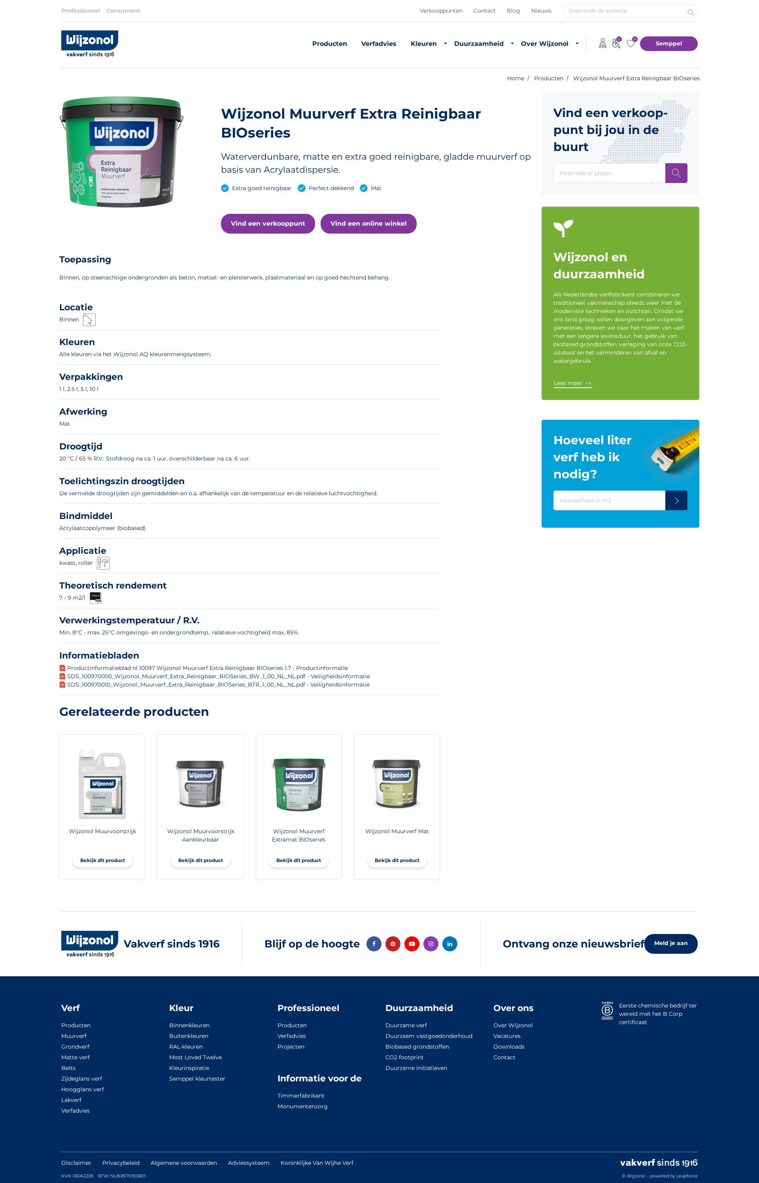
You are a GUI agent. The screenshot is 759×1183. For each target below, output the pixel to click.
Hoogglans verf (82, 1089)
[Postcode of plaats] (676, 173)
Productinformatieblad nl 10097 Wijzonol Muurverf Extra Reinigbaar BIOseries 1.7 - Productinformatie (207, 668)
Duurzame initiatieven (416, 1068)
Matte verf (75, 1057)
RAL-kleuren (186, 1046)
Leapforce (687, 1176)
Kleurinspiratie (189, 1068)
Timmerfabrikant (301, 1095)
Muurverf (74, 1036)
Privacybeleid (121, 1162)
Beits (68, 1068)
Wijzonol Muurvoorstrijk (102, 831)
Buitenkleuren (188, 1036)
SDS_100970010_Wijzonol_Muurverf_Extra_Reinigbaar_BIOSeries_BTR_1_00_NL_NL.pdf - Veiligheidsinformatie (218, 684)
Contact (485, 10)
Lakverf (71, 1100)
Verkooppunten (441, 10)
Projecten (291, 1046)
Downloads (509, 1046)
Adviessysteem (249, 1162)
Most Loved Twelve (195, 1057)
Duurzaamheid (479, 43)
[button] (268, 224)
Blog (513, 10)
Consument (123, 10)
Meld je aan (671, 943)
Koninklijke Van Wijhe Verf (317, 1162)
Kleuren (424, 43)
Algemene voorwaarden (184, 1162)
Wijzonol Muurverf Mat (397, 831)
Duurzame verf (406, 1025)
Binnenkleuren (189, 1025)
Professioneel (80, 10)
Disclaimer (76, 1162)
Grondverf (75, 1046)
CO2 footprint (404, 1057)
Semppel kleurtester (197, 1078)
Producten (329, 43)
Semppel (669, 43)
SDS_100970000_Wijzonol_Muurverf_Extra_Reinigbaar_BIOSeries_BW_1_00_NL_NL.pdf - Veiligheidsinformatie (218, 676)
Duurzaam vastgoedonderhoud (428, 1036)
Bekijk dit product (102, 860)
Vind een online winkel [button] (368, 223)
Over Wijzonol (544, 43)
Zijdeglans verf (81, 1078)
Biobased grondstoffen (417, 1046)
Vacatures (507, 1036)
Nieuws (541, 10)
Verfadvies (378, 43)
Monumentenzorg (303, 1106)
